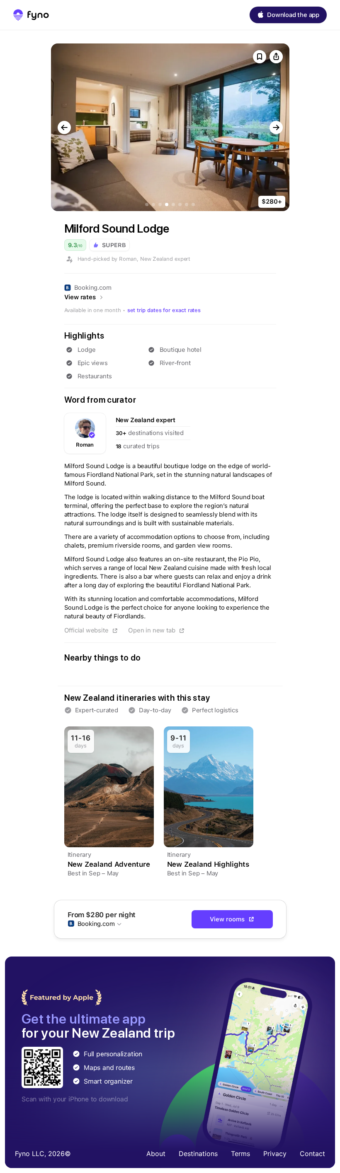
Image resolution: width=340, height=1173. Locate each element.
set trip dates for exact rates (164, 310)
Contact (312, 1153)
